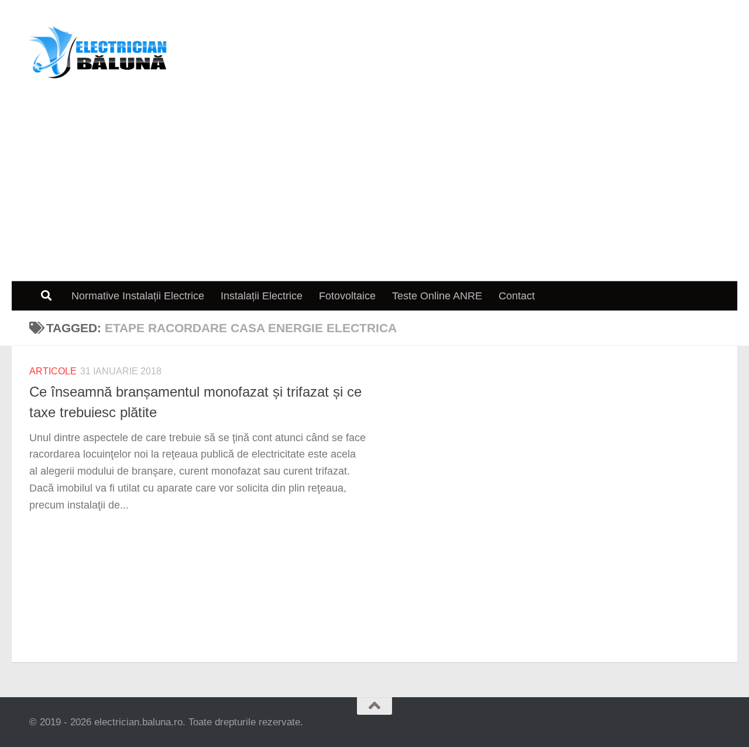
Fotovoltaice (347, 296)
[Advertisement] (374, 193)
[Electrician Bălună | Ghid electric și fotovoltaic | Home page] (98, 52)
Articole (53, 371)
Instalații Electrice (262, 296)
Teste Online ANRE (437, 296)
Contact (517, 296)
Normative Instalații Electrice (137, 296)
